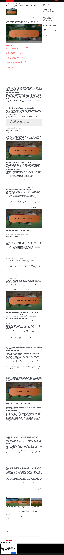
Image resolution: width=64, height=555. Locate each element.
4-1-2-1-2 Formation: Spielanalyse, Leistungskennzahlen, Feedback (48, 20)
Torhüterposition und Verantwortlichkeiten (12, 54)
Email (7, 531)
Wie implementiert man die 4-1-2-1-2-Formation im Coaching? (15, 65)
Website (7, 534)
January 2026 (45, 35)
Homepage (16, 0)
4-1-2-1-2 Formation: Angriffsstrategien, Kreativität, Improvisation (23, 507)
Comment (8, 518)
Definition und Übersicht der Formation (12, 49)
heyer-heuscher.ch (9, 0)
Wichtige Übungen (9, 68)
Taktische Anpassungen (10, 67)
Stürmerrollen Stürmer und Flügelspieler (12, 56)
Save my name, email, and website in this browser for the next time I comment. (20, 538)
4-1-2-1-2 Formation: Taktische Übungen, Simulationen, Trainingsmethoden (36, 507)
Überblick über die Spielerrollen (11, 66)
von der (28, 450)
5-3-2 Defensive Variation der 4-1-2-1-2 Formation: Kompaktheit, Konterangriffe (49, 13)
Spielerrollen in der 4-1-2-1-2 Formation (49, 24)
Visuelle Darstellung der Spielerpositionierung (12, 51)
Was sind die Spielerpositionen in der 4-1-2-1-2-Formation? (14, 53)
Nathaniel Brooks (12, 8)
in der (22, 270)
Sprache (32, 0)
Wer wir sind (23, 0)
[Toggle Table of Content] (26, 47)
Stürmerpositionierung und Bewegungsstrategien (13, 60)
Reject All (8, 552)
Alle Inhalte (19, 0)
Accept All (13, 552)
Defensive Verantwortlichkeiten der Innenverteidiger (13, 59)
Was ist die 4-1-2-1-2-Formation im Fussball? (12, 48)
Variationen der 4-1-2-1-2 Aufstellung (48, 26)
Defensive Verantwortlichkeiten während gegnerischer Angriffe (14, 62)
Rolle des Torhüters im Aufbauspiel (11, 58)
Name (7, 528)
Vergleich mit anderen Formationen (11, 52)
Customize (3, 552)
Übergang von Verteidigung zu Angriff (11, 63)
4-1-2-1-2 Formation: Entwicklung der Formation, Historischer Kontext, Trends (50, 16)
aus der (22, 287)
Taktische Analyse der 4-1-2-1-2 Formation (49, 25)
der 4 (30, 100)
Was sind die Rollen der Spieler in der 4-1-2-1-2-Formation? (14, 57)
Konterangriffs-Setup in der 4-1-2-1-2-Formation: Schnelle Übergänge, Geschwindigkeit (50, 11)
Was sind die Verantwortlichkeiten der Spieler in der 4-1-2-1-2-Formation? (16, 61)
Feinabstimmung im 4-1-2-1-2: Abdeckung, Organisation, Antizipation (49, 18)
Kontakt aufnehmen (28, 0)
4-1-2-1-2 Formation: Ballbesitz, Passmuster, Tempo (11, 507)
